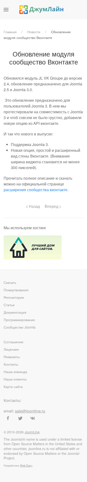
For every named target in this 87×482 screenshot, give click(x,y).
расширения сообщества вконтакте (35, 189)
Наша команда (15, 371)
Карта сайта (13, 386)
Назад (34, 206)
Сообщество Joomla (20, 327)
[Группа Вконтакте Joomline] (32, 418)
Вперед (52, 206)
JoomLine (32, 432)
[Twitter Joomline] (20, 418)
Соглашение (13, 341)
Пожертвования (16, 289)
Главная (10, 31)
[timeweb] (33, 247)
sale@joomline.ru (30, 411)
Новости (33, 31)
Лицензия (11, 349)
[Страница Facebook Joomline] (8, 418)
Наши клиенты (15, 379)
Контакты (11, 364)
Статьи (9, 304)
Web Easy (26, 465)
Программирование (19, 319)
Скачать (10, 282)
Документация (15, 312)
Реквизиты (12, 356)
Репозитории (14, 297)
